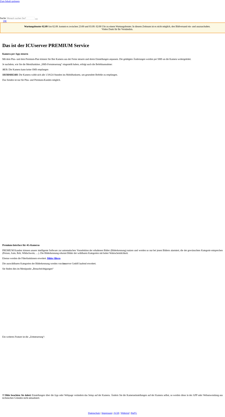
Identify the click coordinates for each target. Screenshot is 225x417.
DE (5, 21)
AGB (116, 413)
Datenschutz (94, 413)
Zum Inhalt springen (10, 1)
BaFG (134, 413)
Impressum (107, 413)
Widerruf (125, 413)
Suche (3, 18)
